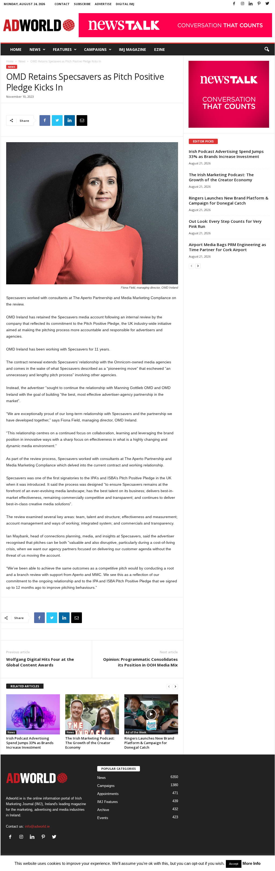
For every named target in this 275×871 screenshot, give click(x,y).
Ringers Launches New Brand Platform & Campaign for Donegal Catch (149, 743)
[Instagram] (242, 4)
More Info (251, 863)
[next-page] (175, 686)
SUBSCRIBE (82, 4)
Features (62, 49)
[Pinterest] (259, 4)
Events (102, 818)
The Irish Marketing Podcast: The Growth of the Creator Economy (89, 743)
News (35, 49)
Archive (103, 810)
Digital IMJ (125, 4)
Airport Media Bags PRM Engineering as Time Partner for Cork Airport (227, 247)
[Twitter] (267, 4)
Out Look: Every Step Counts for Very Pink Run (225, 223)
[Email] (82, 120)
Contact (62, 4)
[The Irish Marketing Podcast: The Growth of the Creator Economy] (92, 714)
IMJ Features (107, 802)
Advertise (103, 4)
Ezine (159, 49)
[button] (267, 49)
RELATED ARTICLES (24, 686)
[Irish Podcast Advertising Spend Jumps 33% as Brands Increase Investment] (33, 714)
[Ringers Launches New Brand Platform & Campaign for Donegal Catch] (151, 714)
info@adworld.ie (37, 826)
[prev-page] (169, 686)
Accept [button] (233, 863)
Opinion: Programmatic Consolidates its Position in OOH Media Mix (140, 662)
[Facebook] (234, 4)
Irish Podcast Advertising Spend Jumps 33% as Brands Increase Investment (29, 743)
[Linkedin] (251, 4)
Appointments (108, 794)
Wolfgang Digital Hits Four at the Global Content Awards (40, 662)
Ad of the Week (136, 732)
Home (15, 49)
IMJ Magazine (132, 49)
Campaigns (95, 49)
